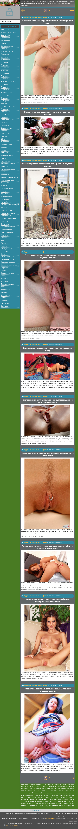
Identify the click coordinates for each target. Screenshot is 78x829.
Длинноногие (6, 128)
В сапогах (5, 84)
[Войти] (10, 12)
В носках (5, 70)
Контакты (37, 811)
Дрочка (4, 136)
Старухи (4, 276)
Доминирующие (7, 133)
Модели (4, 191)
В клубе (4, 62)
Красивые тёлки (8, 164)
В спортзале (6, 92)
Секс (3, 254)
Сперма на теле (7, 273)
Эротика (4, 306)
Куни (3, 172)
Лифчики (5, 174)
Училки (4, 292)
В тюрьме (5, 95)
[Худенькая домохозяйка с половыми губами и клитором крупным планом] (47, 638)
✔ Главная (10, 26)
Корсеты (4, 158)
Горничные (5, 112)
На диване (5, 199)
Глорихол (5, 109)
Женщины (5, 142)
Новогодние (6, 216)
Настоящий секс (8, 213)
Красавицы (5, 161)
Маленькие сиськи (9, 180)
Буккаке (4, 57)
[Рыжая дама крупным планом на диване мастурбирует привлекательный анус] (47, 566)
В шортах (5, 101)
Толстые (4, 278)
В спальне (5, 90)
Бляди (3, 43)
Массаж (4, 185)
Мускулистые (6, 196)
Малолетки (5, 183)
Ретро (3, 240)
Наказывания (6, 210)
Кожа (3, 150)
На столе (4, 207)
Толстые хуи (6, 281)
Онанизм (4, 221)
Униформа (5, 289)
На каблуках (6, 202)
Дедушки (5, 125)
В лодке (4, 65)
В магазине (5, 68)
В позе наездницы (8, 81)
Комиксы (5, 153)
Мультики (5, 194)
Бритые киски (7, 51)
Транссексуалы (7, 284)
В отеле (4, 76)
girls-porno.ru (50, 818)
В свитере (5, 87)
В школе (4, 98)
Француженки (7, 295)
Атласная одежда (8, 32)
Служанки (5, 268)
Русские (4, 243)
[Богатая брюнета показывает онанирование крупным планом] (47, 203)
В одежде (5, 73)
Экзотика (5, 303)
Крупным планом (8, 169)
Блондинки (5, 40)
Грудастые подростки (5, 116)
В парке (4, 79)
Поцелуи (4, 235)
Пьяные (4, 238)
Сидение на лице (8, 262)
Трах (3, 287)
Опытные (5, 224)
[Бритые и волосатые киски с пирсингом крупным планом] (47, 131)
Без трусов (5, 35)
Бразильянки (6, 49)
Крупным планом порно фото (35, 17)
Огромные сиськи (8, 218)
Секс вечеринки (7, 257)
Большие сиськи (8, 46)
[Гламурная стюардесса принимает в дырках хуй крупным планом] (47, 296)
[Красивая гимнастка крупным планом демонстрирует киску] (47, 60)
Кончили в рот (7, 155)
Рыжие (4, 246)
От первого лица (8, 227)
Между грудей (7, 188)
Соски (3, 270)
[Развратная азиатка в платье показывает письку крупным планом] (47, 728)
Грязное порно (7, 120)
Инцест (4, 147)
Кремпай (4, 166)
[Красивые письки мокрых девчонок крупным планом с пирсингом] (47, 494)
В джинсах (5, 60)
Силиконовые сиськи (10, 265)
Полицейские (6, 229)
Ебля (3, 139)
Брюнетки (5, 54)
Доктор (4, 131)
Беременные (6, 38)
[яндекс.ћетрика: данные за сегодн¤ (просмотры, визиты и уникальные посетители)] (11, 825)
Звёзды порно (7, 144)
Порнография (7, 232)
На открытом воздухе (10, 205)
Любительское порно (10, 177)
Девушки (5, 122)
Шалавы (4, 300)
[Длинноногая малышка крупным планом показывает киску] (47, 367)
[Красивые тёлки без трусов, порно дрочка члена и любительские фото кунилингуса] (10, 4)
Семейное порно (8, 259)
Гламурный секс (8, 106)
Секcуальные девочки (6, 250)
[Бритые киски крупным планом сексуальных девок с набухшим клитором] (47, 420)
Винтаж (4, 103)
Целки (3, 298)
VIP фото (5, 29)
